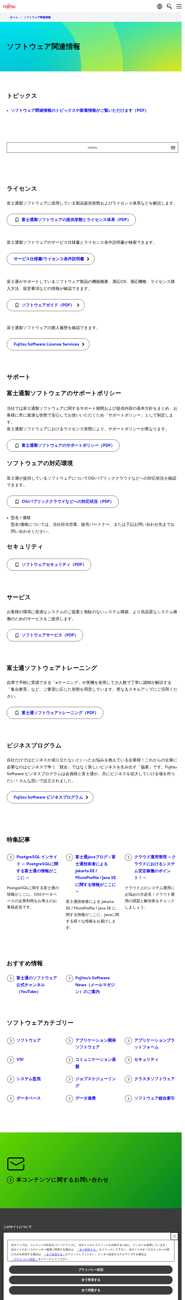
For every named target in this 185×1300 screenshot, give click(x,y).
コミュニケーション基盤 (95, 1063)
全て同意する (90, 1290)
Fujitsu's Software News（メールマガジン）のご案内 (95, 985)
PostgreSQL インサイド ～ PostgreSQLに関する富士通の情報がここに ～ (37, 867)
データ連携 (85, 1098)
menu (130, 147)
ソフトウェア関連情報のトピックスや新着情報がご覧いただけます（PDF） (80, 110)
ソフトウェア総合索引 (154, 1098)
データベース (28, 1098)
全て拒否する (90, 1280)
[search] (169, 6)
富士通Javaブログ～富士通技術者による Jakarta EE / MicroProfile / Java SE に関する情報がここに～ (95, 874)
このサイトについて (17, 1227)
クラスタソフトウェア (154, 1079)
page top (173, 1223)
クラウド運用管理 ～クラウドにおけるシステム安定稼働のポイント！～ (155, 867)
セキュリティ (146, 1059)
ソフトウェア (28, 1040)
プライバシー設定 (91, 1269)
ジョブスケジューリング (95, 1082)
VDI (19, 1059)
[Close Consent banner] (174, 1236)
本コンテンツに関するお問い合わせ (62, 1180)
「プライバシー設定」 (24, 1259)
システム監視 (28, 1079)
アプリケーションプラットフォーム (154, 1044)
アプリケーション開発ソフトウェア (95, 1044)
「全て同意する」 (87, 1249)
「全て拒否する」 (54, 1254)
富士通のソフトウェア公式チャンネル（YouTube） (36, 985)
